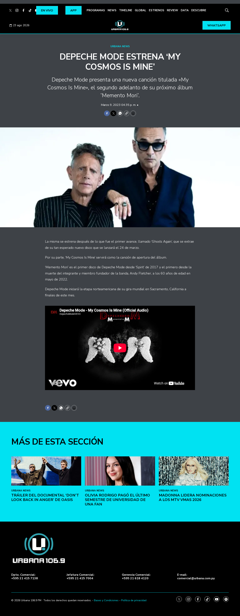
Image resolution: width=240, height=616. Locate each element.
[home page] (120, 25)
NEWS (112, 10)
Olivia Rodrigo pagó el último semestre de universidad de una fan (117, 500)
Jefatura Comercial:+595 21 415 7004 (80, 576)
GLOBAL (140, 10)
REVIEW (172, 10)
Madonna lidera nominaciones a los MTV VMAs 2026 (192, 497)
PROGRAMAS (96, 10)
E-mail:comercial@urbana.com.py (196, 576)
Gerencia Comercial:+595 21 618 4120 (136, 576)
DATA (185, 10)
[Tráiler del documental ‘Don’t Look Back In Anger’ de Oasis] (46, 471)
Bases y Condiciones (106, 600)
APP (73, 10)
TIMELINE (125, 10)
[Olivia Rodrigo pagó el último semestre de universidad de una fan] (120, 471)
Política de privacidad (133, 600)
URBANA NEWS (120, 46)
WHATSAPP (216, 25)
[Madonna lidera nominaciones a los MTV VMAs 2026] (194, 471)
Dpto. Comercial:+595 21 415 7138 (24, 576)
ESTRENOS (156, 10)
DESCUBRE (198, 10)
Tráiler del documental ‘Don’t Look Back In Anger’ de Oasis (45, 497)
